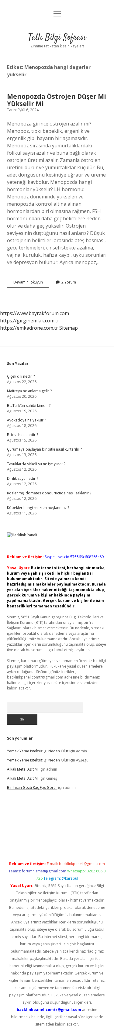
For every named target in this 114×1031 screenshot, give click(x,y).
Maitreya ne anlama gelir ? (29, 390)
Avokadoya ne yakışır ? (26, 420)
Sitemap (68, 328)
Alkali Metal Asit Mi (23, 769)
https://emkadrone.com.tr (29, 328)
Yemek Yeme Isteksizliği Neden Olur (37, 751)
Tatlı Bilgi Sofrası (57, 38)
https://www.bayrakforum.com (34, 313)
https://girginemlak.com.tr (29, 320)
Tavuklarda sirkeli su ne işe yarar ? (36, 463)
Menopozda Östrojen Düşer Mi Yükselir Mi (56, 100)
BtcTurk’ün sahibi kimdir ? (28, 405)
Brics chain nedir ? (22, 434)
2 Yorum (68, 282)
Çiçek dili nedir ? (21, 376)
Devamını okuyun (31, 283)
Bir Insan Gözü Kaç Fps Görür (32, 787)
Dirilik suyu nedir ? (22, 478)
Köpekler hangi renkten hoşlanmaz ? (38, 507)
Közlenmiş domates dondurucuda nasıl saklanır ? (49, 493)
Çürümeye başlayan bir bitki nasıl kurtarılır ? (44, 449)
